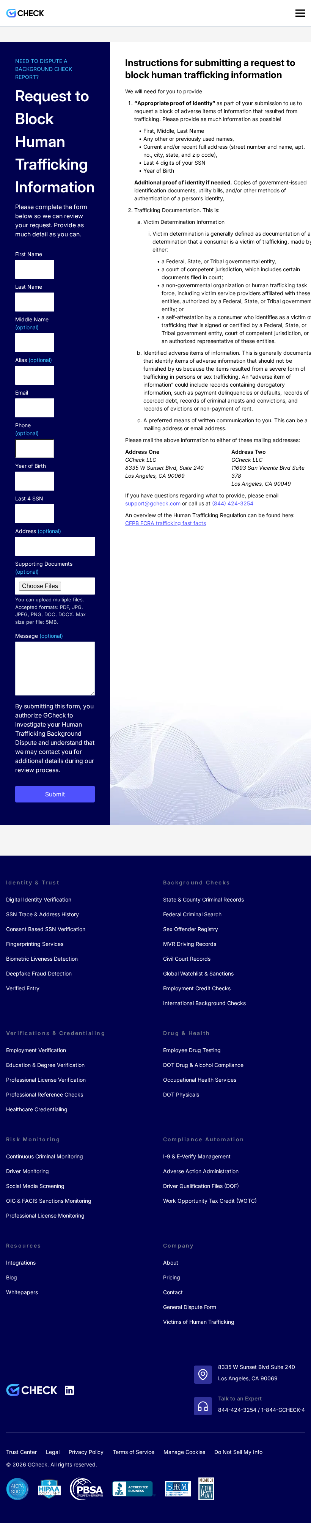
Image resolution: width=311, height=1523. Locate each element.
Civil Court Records (186, 958)
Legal (53, 1452)
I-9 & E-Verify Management (197, 1156)
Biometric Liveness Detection (42, 958)
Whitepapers (22, 1292)
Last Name (28, 286)
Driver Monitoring (27, 1171)
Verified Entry (22, 988)
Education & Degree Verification (45, 1065)
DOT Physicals (181, 1094)
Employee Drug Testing (192, 1050)
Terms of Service (133, 1452)
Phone (27, 429)
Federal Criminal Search (192, 914)
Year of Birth (30, 466)
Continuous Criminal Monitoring (44, 1156)
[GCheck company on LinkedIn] (69, 1390)
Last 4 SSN (29, 498)
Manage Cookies (184, 1452)
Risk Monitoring (33, 1139)
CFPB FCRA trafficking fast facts (165, 523)
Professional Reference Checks (44, 1094)
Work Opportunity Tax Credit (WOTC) (210, 1200)
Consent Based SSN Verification (45, 929)
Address (38, 531)
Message (39, 635)
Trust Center (21, 1452)
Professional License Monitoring (45, 1215)
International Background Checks (204, 1003)
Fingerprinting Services (34, 944)
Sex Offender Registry (190, 929)
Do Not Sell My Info (238, 1452)
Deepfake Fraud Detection (39, 973)
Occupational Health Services (199, 1079)
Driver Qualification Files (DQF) (201, 1186)
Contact (173, 1292)
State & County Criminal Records (203, 899)
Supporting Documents (43, 567)
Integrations (21, 1262)
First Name (28, 254)
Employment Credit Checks (197, 988)
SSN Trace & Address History (42, 914)
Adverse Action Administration (201, 1171)
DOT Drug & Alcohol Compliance (203, 1065)
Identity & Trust (33, 882)
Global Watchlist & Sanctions (198, 973)
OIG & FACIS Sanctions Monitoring (48, 1200)
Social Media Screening (35, 1186)
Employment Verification (36, 1050)
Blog (11, 1277)
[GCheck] (25, 13)
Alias (33, 360)
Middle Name (32, 323)
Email (21, 392)
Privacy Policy (86, 1452)
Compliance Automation (203, 1139)
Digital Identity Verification (38, 899)
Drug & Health (186, 1033)
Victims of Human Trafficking (198, 1321)
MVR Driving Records (189, 944)
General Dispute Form (189, 1307)
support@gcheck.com (153, 503)
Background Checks (196, 882)
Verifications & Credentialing (55, 1033)
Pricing (171, 1277)
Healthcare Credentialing (37, 1109)
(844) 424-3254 (232, 503)
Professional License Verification (46, 1079)
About (170, 1262)
